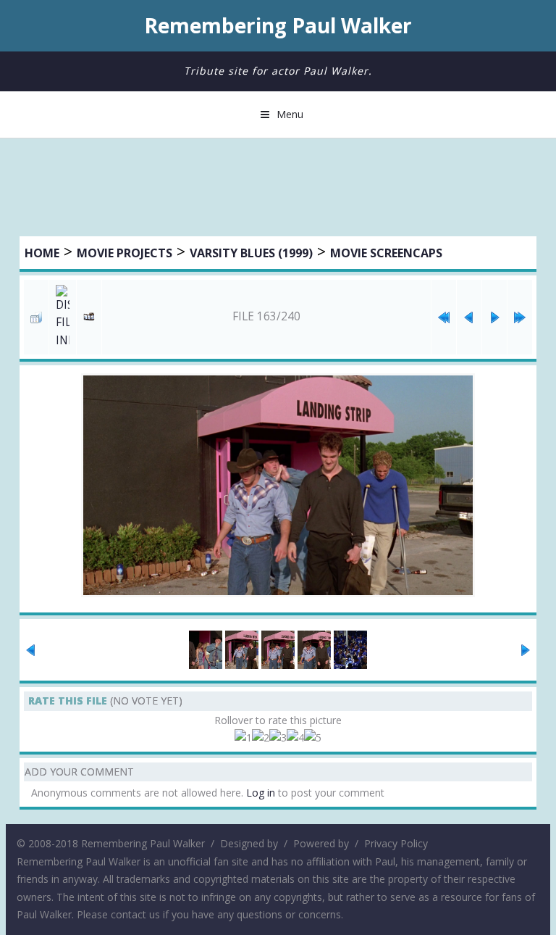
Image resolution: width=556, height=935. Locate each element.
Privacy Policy (396, 843)
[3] (278, 738)
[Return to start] (443, 317)
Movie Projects (124, 253)
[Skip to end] (519, 317)
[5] (312, 738)
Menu (290, 114)
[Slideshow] (89, 317)
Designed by (249, 843)
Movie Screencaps (386, 253)
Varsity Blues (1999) (251, 253)
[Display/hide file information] (62, 317)
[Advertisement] (278, 189)
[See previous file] (469, 317)
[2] (260, 738)
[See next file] (494, 317)
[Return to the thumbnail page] (36, 317)
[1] (243, 738)
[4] (295, 738)
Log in (260, 792)
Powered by (321, 843)
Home (42, 253)
